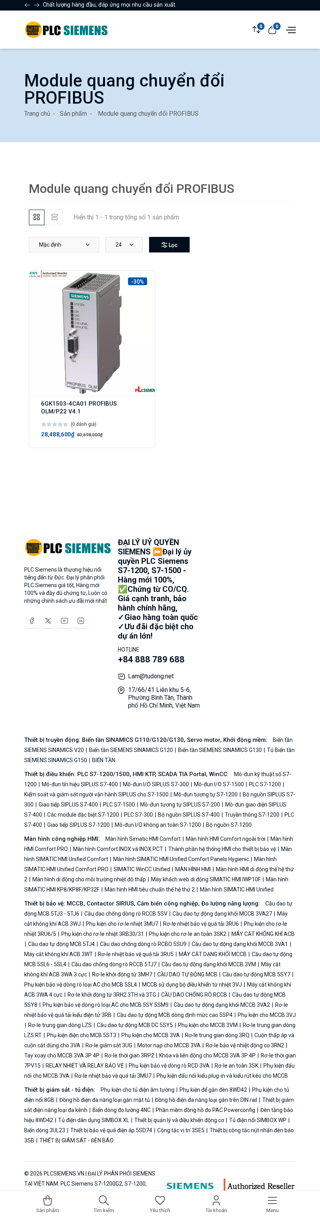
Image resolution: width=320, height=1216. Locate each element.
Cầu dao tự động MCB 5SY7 (256, 974)
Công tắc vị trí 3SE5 (181, 1130)
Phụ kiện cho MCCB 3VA (150, 1035)
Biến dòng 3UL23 (45, 1130)
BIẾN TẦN (103, 760)
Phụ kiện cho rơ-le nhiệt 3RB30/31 (102, 934)
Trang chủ (37, 113)
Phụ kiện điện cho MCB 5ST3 (81, 1035)
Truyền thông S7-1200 (252, 815)
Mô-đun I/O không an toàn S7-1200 (158, 825)
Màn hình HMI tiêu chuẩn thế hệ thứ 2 (149, 889)
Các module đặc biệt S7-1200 (83, 815)
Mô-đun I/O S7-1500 (219, 784)
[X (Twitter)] (48, 620)
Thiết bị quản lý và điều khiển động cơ (179, 1120)
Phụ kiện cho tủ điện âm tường (138, 1090)
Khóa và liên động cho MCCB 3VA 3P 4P (207, 1055)
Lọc (172, 245)
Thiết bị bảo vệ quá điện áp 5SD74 (111, 1130)
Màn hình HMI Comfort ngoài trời (226, 839)
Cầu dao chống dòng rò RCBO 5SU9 (143, 944)
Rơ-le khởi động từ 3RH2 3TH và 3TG (111, 995)
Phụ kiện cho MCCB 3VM (208, 1025)
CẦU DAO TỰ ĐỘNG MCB (187, 974)
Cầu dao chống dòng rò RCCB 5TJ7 (114, 964)
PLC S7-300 (138, 815)
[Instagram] (80, 620)
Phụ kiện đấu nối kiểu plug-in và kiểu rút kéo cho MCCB (221, 1076)
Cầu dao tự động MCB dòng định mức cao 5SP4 (175, 1015)
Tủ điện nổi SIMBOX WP (258, 1120)
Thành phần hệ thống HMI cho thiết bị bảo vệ (222, 849)
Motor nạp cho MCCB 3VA (169, 1045)
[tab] (36, 217)
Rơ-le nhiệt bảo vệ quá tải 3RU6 (201, 924)
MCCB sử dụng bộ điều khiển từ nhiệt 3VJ (192, 984)
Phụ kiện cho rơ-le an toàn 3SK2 (188, 934)
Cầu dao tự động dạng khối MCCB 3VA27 (222, 914)
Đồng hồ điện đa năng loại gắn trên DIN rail (206, 1100)
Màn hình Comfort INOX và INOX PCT (118, 849)
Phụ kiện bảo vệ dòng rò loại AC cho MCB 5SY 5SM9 (105, 1005)
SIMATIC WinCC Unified (141, 869)
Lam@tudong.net (151, 676)
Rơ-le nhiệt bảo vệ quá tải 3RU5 (136, 954)
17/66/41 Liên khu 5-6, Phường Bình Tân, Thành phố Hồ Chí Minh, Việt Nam (164, 697)
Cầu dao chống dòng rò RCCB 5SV (126, 914)
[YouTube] (64, 620)
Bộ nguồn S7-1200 (228, 825)
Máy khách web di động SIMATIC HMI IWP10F (206, 879)
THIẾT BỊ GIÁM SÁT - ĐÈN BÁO (76, 1140)
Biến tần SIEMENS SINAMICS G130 (220, 750)
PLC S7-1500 (119, 804)
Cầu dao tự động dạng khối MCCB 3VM (208, 964)
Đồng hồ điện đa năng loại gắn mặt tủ (104, 1100)
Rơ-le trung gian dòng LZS (60, 1025)
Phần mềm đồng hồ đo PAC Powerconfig (205, 1110)
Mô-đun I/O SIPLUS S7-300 (156, 784)
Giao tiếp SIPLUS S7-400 (68, 804)
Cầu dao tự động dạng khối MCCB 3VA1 (239, 944)
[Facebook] (31, 620)
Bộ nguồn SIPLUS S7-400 (189, 815)
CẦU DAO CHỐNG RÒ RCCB (194, 995)
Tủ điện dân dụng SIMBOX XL (93, 1120)
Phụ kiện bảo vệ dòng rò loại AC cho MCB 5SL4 (81, 984)
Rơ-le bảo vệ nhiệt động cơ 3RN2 (244, 1045)
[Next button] (27, 5)
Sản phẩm (73, 113)
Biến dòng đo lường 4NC (121, 1110)
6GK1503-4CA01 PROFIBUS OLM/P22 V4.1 (79, 407)
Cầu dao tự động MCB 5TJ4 (61, 944)
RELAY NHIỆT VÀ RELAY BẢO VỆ (84, 1065)
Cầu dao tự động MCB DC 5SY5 (135, 1025)
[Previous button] (37, 5)
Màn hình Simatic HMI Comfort (143, 839)
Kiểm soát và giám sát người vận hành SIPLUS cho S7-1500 (97, 794)
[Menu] (290, 29)
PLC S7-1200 (265, 784)
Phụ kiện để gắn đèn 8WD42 (213, 1090)
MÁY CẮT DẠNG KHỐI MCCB (213, 954)
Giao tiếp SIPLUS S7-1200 (78, 825)
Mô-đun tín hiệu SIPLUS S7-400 (80, 784)
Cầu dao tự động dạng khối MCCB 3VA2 (221, 1005)
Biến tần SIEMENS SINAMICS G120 (131, 750)
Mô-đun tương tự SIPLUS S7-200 (180, 804)
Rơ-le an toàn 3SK (236, 1065)
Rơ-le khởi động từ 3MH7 (122, 974)
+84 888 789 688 (151, 659)
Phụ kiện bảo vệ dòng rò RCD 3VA (169, 1065)
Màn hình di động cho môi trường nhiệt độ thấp (89, 879)
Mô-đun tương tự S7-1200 (205, 794)
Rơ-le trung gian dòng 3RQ (217, 1035)
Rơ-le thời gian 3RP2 (129, 1055)
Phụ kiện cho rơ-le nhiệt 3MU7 (122, 924)
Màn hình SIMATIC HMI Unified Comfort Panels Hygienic (181, 859)
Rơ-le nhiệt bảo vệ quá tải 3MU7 (113, 1076)
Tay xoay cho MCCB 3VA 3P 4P (62, 1055)
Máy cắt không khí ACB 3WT (59, 954)
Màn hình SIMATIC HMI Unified (236, 889)
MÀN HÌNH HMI (193, 869)
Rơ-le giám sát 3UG (108, 1045)
